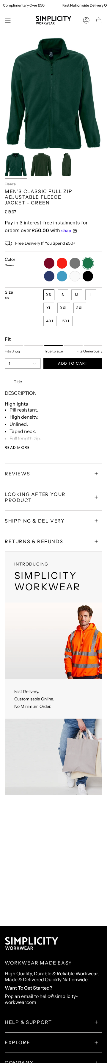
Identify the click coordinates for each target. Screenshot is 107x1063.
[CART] (98, 20)
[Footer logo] (31, 944)
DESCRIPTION (21, 393)
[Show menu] (8, 20)
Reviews (17, 474)
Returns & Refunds (34, 541)
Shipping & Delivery (34, 521)
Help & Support (28, 1022)
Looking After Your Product (35, 497)
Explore (17, 1042)
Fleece (10, 184)
